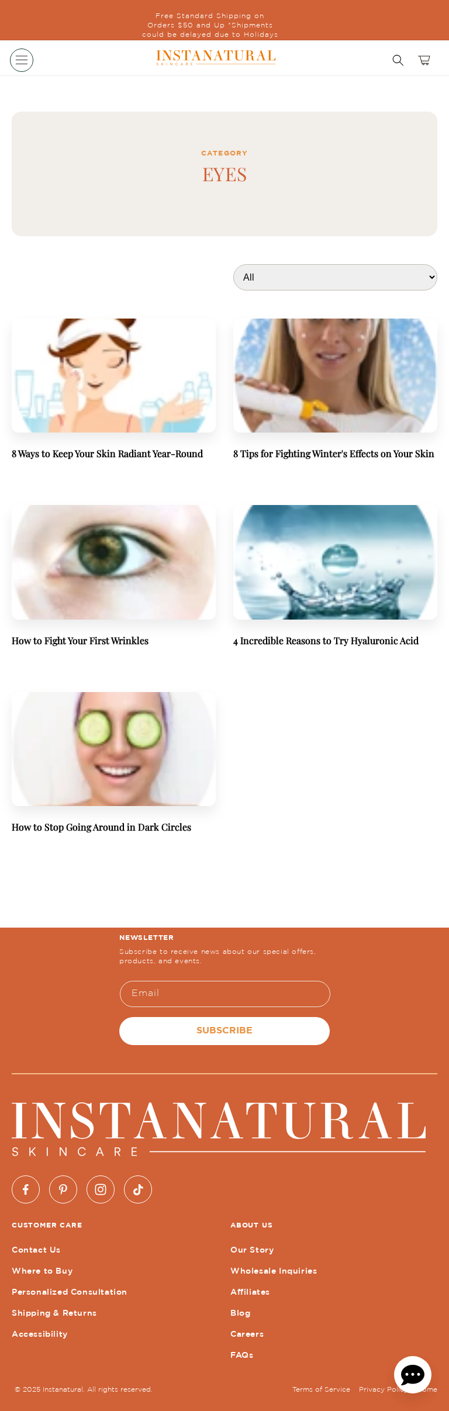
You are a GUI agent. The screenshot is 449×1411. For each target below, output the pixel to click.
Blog (240, 1313)
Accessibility (40, 1334)
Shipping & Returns (54, 1313)
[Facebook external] (26, 1189)
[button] (21, 60)
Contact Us (36, 1250)
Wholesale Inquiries (273, 1271)
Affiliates (250, 1292)
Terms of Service (321, 1389)
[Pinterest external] (63, 1189)
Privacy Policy (383, 1389)
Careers (247, 1334)
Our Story (252, 1250)
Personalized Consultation (69, 1292)
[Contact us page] (412, 1374)
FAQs (241, 1355)
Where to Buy (42, 1271)
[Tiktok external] (138, 1189)
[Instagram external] (101, 1189)
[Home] (215, 58)
